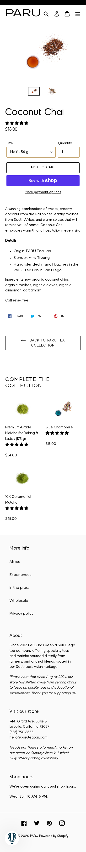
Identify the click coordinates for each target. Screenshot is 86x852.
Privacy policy (21, 613)
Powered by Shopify (53, 836)
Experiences (20, 575)
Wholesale (19, 600)
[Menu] (77, 14)
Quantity (65, 143)
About (15, 562)
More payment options (43, 192)
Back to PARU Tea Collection (46, 342)
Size (9, 143)
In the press (19, 588)
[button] (17, 123)
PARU (34, 836)
